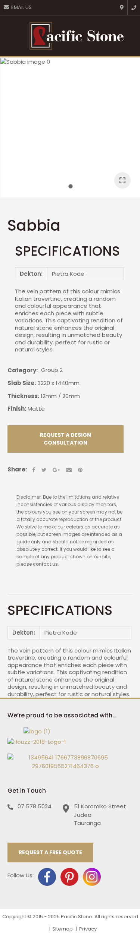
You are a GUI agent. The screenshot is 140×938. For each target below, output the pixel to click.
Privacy (88, 928)
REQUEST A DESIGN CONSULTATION (65, 438)
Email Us (21, 7)
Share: (17, 469)
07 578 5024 (35, 806)
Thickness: (23, 396)
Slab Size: (21, 383)
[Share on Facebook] (33, 469)
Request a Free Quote (50, 852)
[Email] (69, 470)
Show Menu (10, 36)
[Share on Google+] (56, 470)
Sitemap (62, 928)
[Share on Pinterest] (80, 470)
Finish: (16, 409)
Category (21, 370)
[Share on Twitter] (43, 470)
